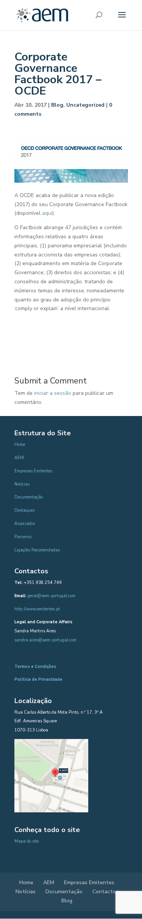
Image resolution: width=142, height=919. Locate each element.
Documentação (28, 497)
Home (19, 444)
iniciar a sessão (52, 393)
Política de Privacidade (38, 679)
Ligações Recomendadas (37, 550)
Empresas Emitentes (33, 471)
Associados (24, 523)
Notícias (22, 484)
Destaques (24, 510)
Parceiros (22, 537)
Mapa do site (26, 841)
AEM (19, 458)
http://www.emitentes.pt (37, 609)
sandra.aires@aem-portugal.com (45, 640)
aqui (47, 213)
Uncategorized (85, 105)
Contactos (105, 891)
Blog (57, 105)
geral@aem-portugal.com (51, 596)
